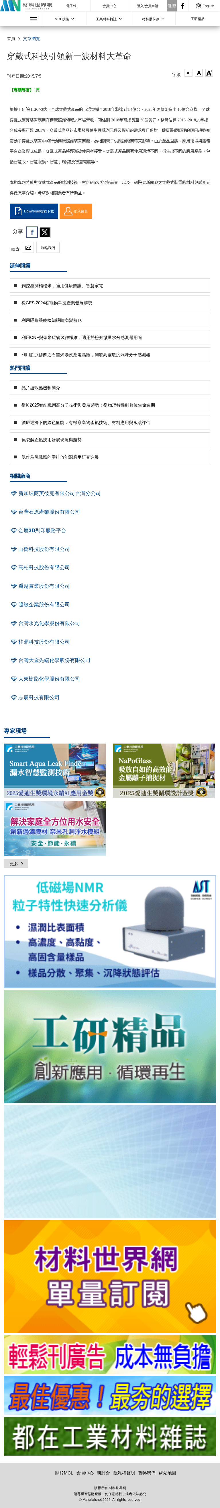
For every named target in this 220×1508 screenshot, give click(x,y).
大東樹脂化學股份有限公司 (48, 678)
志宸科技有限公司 (38, 697)
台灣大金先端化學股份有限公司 (54, 660)
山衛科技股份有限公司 (43, 549)
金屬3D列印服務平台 (41, 530)
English (208, 5)
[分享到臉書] (32, 232)
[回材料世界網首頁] (26, 5)
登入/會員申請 (147, 5)
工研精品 (198, 18)
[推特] (45, 232)
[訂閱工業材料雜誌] (110, 1436)
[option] (110, 932)
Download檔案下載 (39, 210)
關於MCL (64, 1473)
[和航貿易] (110, 931)
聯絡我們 (48, 247)
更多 (14, 863)
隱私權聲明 (124, 1473)
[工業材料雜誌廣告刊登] (110, 1395)
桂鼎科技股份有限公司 (43, 641)
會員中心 (109, 5)
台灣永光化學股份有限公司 (48, 623)
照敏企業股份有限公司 (43, 604)
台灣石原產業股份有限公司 (48, 511)
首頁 (11, 38)
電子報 (71, 5)
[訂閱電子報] (110, 1161)
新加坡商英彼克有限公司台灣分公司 (59, 493)
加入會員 (81, 210)
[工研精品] (110, 1046)
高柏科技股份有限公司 (43, 567)
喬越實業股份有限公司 (43, 586)
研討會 (103, 1473)
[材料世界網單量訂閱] (110, 1276)
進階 (172, 5)
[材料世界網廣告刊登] (110, 1354)
